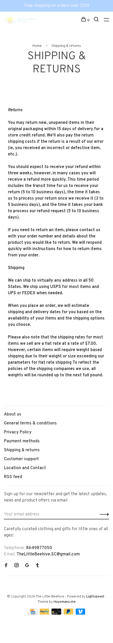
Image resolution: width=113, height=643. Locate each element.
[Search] (97, 20)
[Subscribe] (103, 514)
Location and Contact (25, 468)
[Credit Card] (33, 613)
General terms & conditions (30, 423)
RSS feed (13, 477)
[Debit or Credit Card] (57, 613)
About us (12, 414)
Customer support (21, 459)
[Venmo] (80, 613)
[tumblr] (37, 566)
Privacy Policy (18, 432)
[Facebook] (6, 566)
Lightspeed (95, 597)
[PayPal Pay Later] (69, 613)
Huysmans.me (65, 602)
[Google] (27, 566)
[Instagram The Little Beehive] (16, 566)
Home (37, 46)
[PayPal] (45, 613)
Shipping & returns (66, 46)
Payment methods (22, 441)
